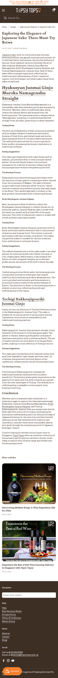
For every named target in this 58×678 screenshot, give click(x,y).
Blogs (4, 640)
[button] (53, 10)
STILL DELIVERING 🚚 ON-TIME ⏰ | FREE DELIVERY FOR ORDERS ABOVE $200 (29, 3)
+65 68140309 (17, 652)
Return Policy (8, 621)
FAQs (4, 608)
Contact (5, 636)
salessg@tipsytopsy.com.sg (25, 655)
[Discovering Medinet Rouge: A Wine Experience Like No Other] (29, 483)
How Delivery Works (12, 611)
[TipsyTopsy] (28, 10)
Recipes (13, 27)
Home (4, 27)
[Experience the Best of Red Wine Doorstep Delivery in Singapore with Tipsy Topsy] (29, 540)
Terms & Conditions (11, 618)
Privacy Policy (9, 614)
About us (6, 633)
